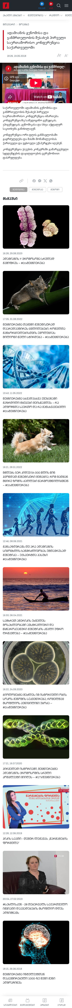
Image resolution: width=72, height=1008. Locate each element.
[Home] (6, 5)
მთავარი (9, 24)
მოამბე (24, 24)
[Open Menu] (66, 5)
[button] (14, 15)
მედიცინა (18, 190)
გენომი (55, 190)
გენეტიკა (37, 190)
